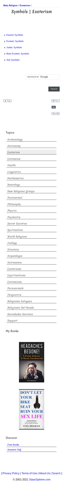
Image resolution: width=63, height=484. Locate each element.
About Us (44, 473)
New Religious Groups (21, 191)
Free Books (13, 444)
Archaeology (15, 139)
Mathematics (15, 178)
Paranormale (15, 288)
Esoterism (13, 152)
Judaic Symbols (14, 47)
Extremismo (14, 282)
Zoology (12, 243)
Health (11, 165)
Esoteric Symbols (15, 41)
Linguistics (14, 172)
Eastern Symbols (14, 35)
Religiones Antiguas (19, 301)
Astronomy (14, 146)
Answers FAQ (14, 449)
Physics (12, 210)
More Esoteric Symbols (17, 53)
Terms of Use (29, 473)
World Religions (17, 236)
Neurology (13, 184)
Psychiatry (13, 217)
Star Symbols (13, 60)
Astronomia (14, 262)
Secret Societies (17, 223)
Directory (13, 249)
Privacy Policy (11, 473)
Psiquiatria (14, 295)
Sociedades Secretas (20, 314)
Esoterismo (14, 269)
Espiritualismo (16, 275)
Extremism (13, 159)
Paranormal (14, 197)
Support (12, 320)
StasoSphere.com (39, 479)
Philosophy (14, 204)
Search (56, 473)
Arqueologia (15, 256)
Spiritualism (15, 230)
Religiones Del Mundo (20, 307)
